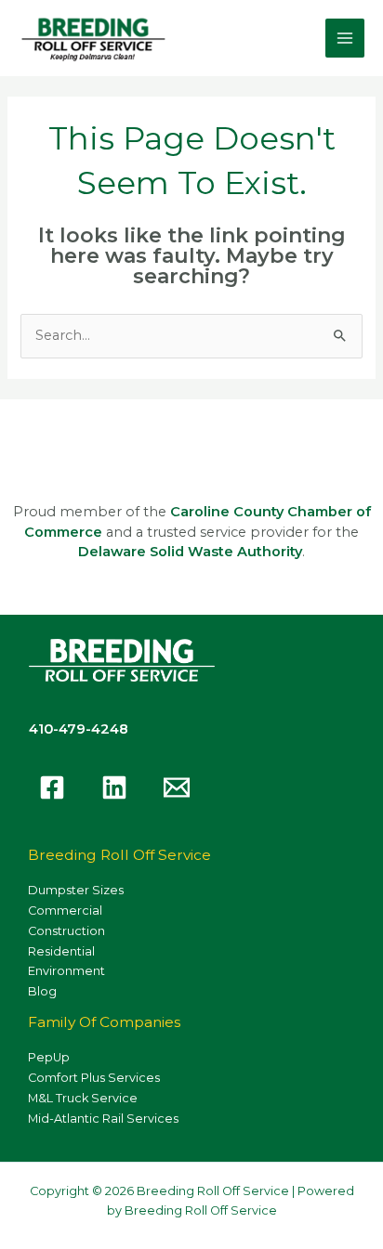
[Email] (176, 787)
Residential (61, 951)
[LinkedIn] (114, 787)
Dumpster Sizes (76, 890)
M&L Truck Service (83, 1098)
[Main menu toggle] (344, 38)
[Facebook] (52, 787)
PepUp (49, 1057)
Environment (66, 971)
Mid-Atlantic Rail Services (103, 1118)
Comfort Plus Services (94, 1078)
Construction (66, 931)
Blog (42, 991)
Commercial (65, 910)
